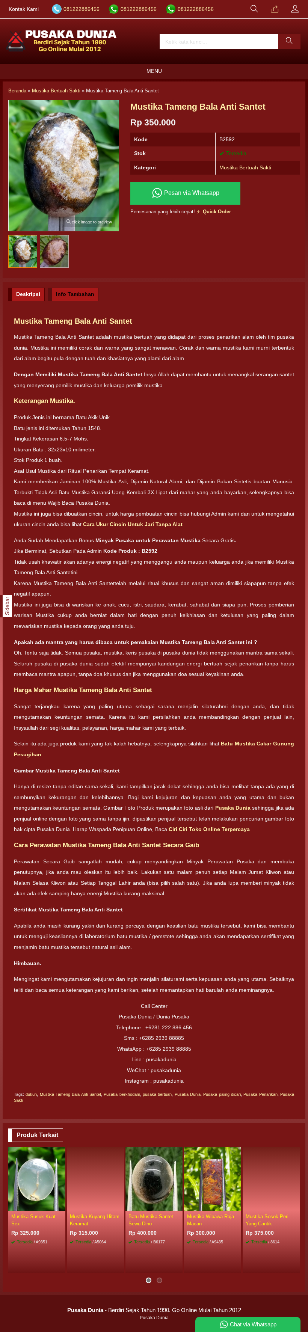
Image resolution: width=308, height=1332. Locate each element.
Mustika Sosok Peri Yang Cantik (267, 1220)
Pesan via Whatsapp (191, 193)
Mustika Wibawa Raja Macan (210, 1220)
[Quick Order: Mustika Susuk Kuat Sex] (61, 1205)
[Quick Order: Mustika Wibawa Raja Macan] (236, 1205)
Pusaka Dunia (188, 1094)
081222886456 (81, 9)
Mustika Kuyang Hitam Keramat (94, 1220)
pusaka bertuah (157, 1094)
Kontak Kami (24, 9)
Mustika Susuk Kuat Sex (33, 1220)
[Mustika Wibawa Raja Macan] (212, 1178)
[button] (289, 41)
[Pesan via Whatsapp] (274, 9)
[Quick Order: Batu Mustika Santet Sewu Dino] (178, 1205)
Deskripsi (28, 294)
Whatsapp (283, 1265)
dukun (31, 1094)
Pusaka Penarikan (260, 1094)
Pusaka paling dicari (222, 1094)
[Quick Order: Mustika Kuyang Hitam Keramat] (119, 1205)
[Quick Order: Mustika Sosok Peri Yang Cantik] (295, 1205)
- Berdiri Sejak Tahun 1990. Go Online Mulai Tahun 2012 (154, 1310)
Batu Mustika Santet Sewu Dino (150, 1220)
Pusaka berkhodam (122, 1094)
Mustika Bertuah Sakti (245, 167)
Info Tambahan (75, 294)
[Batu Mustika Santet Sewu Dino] (154, 1178)
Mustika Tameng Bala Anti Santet (70, 1094)
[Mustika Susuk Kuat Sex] (36, 1178)
